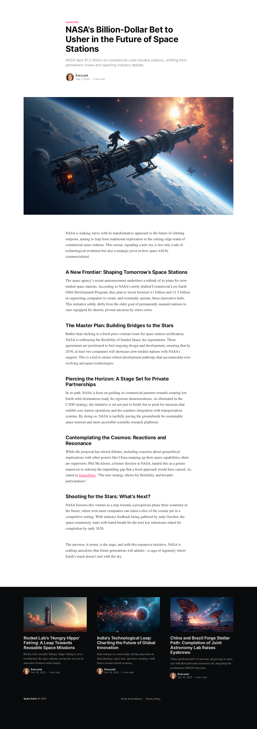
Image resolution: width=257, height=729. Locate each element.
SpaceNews (87, 474)
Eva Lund (82, 75)
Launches (72, 22)
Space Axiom (30, 698)
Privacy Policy (153, 698)
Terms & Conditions (131, 698)
